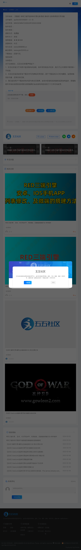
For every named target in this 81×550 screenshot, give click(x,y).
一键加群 (27, 282)
